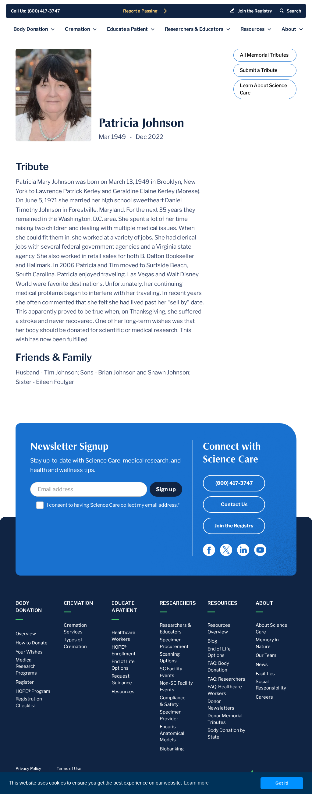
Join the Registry (234, 526)
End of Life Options (123, 665)
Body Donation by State (226, 734)
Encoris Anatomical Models (172, 733)
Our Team (266, 655)
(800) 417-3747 (234, 483)
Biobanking (172, 749)
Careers (264, 697)
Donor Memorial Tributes (225, 719)
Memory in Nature (267, 643)
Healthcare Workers (123, 636)
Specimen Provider (171, 715)
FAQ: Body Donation (218, 667)
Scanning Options (170, 657)
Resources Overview (218, 628)
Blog (212, 641)
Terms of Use (69, 768)
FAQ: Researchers (226, 679)
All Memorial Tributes (264, 55)
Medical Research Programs (26, 666)
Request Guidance (122, 679)
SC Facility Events (171, 672)
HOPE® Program (33, 691)
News (262, 664)
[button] (34, 29)
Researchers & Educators (175, 628)
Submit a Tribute (258, 70)
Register (25, 682)
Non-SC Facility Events (176, 686)
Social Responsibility (271, 685)
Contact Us (234, 504)
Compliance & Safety (173, 701)
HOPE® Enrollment (124, 650)
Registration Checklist (29, 702)
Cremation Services (75, 628)
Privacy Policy (28, 768)
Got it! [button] (282, 783)
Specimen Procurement (174, 643)
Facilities (265, 673)
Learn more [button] (196, 782)
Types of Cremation (75, 643)
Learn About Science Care (263, 89)
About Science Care (271, 628)
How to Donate (32, 643)
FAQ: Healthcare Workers (224, 690)
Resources (123, 691)
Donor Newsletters (220, 705)
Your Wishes (29, 652)
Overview (26, 633)
